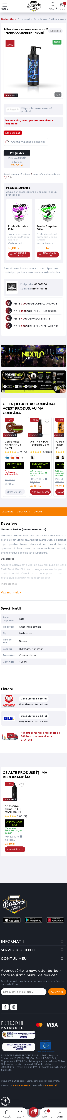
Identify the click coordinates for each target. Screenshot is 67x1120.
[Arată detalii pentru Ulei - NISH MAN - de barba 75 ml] (40, 428)
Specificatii (23, 511)
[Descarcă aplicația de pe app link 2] (33, 920)
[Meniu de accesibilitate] (5, 1101)
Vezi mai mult (15, 243)
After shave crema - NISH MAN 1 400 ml (13, 808)
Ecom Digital (50, 1085)
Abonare (57, 991)
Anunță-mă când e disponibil (28, 141)
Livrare (38, 511)
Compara (55, 30)
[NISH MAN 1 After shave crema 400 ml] (14, 792)
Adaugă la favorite (47, 420)
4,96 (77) (22, 452)
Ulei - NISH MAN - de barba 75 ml (39, 443)
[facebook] (5, 1007)
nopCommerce (21, 1085)
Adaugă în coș (40, 492)
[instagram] (13, 1007)
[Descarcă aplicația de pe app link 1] (12, 920)
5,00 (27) (22, 816)
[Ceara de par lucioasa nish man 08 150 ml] (14, 428)
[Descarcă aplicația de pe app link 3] (55, 920)
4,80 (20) (48, 452)
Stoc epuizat (15, 492)
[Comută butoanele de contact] (60, 1100)
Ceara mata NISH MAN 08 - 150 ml (14, 444)
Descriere (7, 511)
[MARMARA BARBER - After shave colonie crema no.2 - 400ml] (33, 95)
